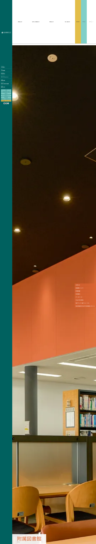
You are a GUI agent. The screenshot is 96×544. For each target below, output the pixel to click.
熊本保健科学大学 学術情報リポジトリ (85, 306)
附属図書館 (6, 97)
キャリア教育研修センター (6, 95)
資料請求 (78, 21)
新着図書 (78, 291)
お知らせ (78, 285)
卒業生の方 (51, 21)
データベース (79, 297)
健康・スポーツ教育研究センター (6, 98)
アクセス (83, 21)
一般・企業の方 (67, 21)
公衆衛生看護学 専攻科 (6, 91)
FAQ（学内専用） (80, 300)
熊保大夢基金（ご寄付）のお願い (6, 100)
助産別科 (6, 93)
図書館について (79, 288)
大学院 (6, 90)
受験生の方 (20, 21)
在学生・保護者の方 (36, 21)
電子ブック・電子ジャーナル (82, 303)
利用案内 (78, 294)
